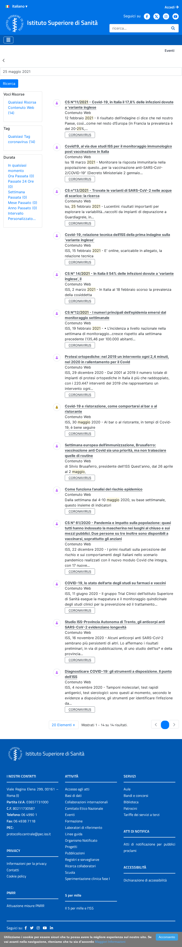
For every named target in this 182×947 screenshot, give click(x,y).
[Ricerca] (173, 28)
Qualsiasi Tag (19, 136)
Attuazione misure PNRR (25, 905)
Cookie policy (16, 876)
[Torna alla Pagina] (3, 60)
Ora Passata (21, 176)
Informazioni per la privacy (27, 863)
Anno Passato (22, 208)
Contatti (13, 870)
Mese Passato (22, 202)
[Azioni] (7, 6)
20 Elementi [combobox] (62, 725)
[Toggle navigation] (8, 40)
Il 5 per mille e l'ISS (79, 908)
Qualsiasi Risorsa (22, 102)
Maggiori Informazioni (110, 941)
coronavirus (21, 142)
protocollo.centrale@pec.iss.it (29, 834)
